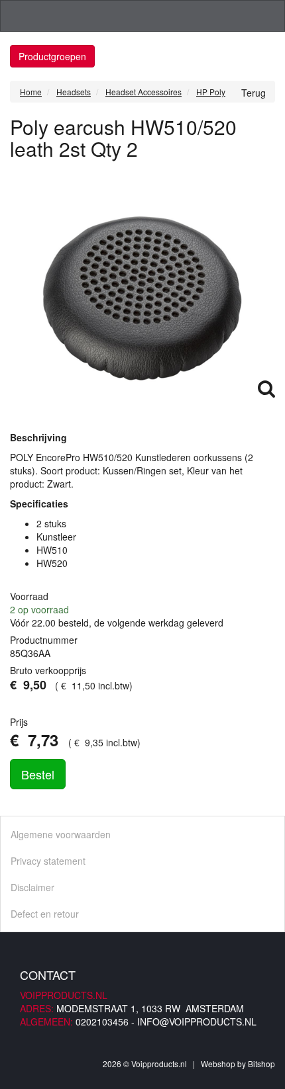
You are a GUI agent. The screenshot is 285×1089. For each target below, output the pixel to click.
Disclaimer (32, 887)
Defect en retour (45, 913)
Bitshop (261, 1063)
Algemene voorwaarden (61, 834)
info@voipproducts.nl (196, 1021)
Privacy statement (48, 860)
